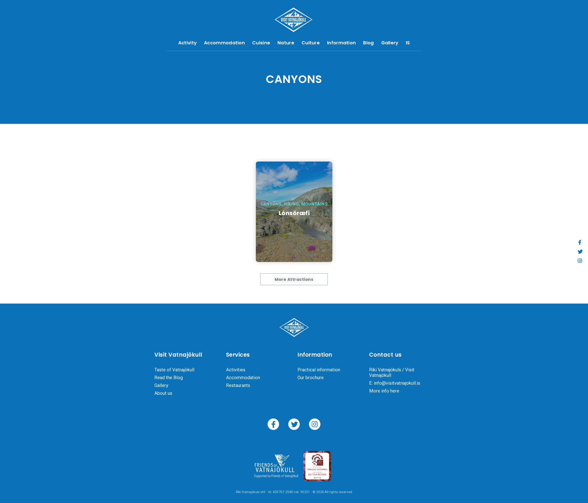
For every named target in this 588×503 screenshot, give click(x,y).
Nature (285, 42)
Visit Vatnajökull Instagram (314, 424)
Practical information (318, 369)
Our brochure (310, 377)
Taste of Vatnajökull (174, 369)
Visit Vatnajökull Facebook (273, 424)
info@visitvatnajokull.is (397, 383)
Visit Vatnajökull (293, 20)
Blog (368, 42)
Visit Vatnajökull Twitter (294, 424)
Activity (187, 42)
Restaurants (238, 385)
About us (163, 393)
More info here (384, 391)
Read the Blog (168, 377)
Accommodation (224, 42)
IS (408, 42)
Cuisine (261, 42)
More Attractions (294, 279)
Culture (311, 42)
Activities (235, 369)
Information (341, 42)
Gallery (390, 42)
